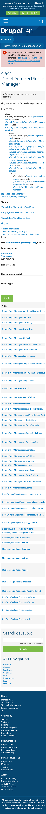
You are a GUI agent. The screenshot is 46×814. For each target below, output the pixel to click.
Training (5, 722)
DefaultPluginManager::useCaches (17, 488)
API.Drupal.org (7, 753)
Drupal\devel (7, 253)
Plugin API (5, 223)
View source (6, 256)
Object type (7, 283)
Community (6, 716)
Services (6, 681)
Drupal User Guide (9, 747)
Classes (6, 667)
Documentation (8, 741)
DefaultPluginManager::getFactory (17, 465)
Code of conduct (8, 736)
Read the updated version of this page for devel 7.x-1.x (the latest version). (25, 60)
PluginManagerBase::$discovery (16, 549)
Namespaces (8, 678)
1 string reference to (14, 230)
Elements (7, 684)
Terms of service (8, 786)
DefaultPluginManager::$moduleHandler (19, 349)
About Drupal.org (9, 784)
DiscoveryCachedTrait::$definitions (17, 529)
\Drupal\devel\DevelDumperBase (15, 218)
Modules (5, 764)
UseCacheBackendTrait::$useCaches (18, 602)
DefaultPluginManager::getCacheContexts (20, 425)
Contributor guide (9, 728)
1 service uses (20, 234)
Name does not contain (12, 274)
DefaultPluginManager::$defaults (16, 338)
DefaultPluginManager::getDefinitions (18, 456)
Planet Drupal (7, 700)
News (4, 696)
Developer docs (8, 750)
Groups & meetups (9, 730)
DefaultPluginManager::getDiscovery (18, 461)
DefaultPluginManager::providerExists (18, 470)
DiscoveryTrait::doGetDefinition (16, 538)
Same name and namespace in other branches (20, 95)
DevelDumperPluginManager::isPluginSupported (23, 508)
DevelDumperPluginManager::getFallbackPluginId (23, 502)
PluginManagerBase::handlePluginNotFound (21, 591)
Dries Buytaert (35, 808)
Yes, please (12, 13)
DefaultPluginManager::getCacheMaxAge (20, 442)
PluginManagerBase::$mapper (15, 570)
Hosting (4, 725)
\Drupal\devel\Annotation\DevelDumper (19, 207)
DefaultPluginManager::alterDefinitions (19, 397)
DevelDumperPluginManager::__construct (20, 522)
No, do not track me (30, 13)
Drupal (38, 805)
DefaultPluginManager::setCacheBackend (20, 475)
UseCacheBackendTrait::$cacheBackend (19, 597)
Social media (7, 702)
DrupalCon (6, 733)
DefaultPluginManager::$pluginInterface (19, 380)
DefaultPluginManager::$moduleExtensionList (22, 344)
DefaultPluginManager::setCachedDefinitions (22, 481)
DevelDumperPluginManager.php (22, 45)
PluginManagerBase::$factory (15, 558)
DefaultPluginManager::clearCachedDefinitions (22, 409)
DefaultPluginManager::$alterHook (17, 317)
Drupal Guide (7, 744)
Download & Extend (10, 758)
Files (5, 675)
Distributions (7, 770)
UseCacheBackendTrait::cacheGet (17, 610)
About (4, 775)
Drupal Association (9, 781)
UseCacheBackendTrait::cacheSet (17, 619)
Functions (7, 670)
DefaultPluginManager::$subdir (15, 388)
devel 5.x (6, 39)
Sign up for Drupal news (11, 705)
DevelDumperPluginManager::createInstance (21, 494)
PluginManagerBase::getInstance (16, 582)
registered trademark (14, 808)
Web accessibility (8, 778)
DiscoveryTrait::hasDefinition (15, 543)
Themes (4, 767)
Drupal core (6, 761)
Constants (7, 673)
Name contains (8, 265)
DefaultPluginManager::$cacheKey (17, 322)
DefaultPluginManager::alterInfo (16, 404)
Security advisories (9, 708)
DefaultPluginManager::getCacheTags (18, 450)
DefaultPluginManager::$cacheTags (17, 329)
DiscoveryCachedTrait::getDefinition (18, 533)
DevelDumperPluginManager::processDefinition (23, 515)
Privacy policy (7, 789)
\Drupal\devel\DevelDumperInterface (17, 212)
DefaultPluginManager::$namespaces (18, 356)
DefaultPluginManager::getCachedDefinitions (22, 433)
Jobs (3, 711)
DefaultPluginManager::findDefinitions (19, 420)
